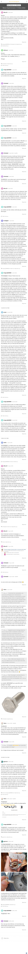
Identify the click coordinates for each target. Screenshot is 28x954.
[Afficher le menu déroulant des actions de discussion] (26, 1)
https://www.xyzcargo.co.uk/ (8, 805)
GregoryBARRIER (6, 844)
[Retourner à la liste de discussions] (1, 1)
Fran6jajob (5, 275)
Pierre (5, 745)
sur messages (13, 1)
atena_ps (5, 179)
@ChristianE (10, 683)
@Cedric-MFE (15, 164)
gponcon (5, 801)
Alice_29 (4, 72)
